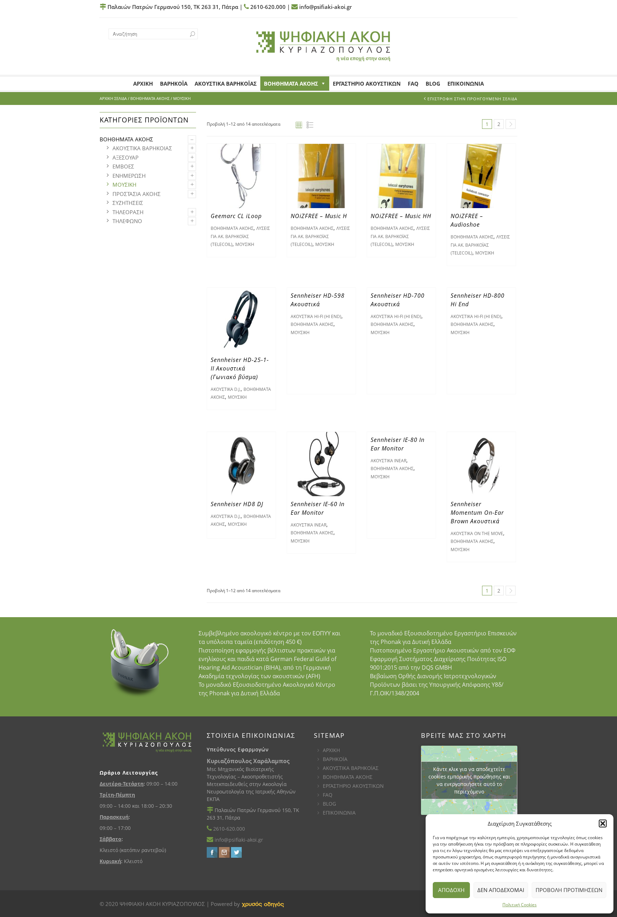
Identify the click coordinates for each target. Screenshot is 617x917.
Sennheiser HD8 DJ (237, 504)
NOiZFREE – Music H (319, 216)
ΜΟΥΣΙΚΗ (124, 184)
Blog (433, 83)
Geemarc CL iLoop (236, 216)
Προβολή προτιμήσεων (569, 889)
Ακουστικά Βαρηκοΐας (226, 83)
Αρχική (143, 83)
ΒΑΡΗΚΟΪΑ (335, 759)
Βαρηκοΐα (173, 83)
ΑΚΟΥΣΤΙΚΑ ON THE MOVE (477, 533)
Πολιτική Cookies (519, 905)
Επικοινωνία (465, 83)
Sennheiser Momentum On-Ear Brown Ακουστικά (477, 512)
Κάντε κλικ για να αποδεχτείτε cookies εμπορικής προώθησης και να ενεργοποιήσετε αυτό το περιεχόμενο (469, 780)
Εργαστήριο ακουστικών (367, 83)
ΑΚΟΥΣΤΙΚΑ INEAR (308, 525)
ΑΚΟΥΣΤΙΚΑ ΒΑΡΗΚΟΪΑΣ (350, 768)
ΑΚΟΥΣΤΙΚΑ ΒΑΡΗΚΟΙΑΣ (142, 148)
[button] (602, 823)
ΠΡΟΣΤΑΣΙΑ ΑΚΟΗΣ (136, 193)
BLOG (329, 803)
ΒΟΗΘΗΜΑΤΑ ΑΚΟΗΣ (291, 83)
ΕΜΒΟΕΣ (123, 166)
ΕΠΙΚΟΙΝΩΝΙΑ (339, 812)
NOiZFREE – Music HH (401, 216)
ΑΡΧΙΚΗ (331, 750)
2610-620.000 (267, 6)
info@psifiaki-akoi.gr (325, 6)
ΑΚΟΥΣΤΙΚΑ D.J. (226, 389)
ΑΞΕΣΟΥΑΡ (125, 157)
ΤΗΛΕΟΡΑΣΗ (128, 212)
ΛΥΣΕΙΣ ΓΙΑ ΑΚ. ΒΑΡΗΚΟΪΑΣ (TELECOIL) (240, 236)
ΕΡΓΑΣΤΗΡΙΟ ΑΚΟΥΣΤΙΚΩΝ (353, 785)
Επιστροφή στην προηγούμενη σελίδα (472, 98)
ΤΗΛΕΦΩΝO (127, 221)
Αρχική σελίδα (113, 98)
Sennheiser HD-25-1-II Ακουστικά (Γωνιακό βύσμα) (240, 368)
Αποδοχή (451, 889)
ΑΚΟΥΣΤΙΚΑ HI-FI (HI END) (316, 316)
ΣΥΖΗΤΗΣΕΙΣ (127, 202)
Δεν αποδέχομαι (500, 889)
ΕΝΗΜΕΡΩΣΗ (129, 175)
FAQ (413, 83)
